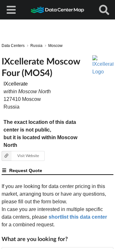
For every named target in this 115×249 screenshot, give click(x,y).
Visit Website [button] (28, 155)
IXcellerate (16, 84)
